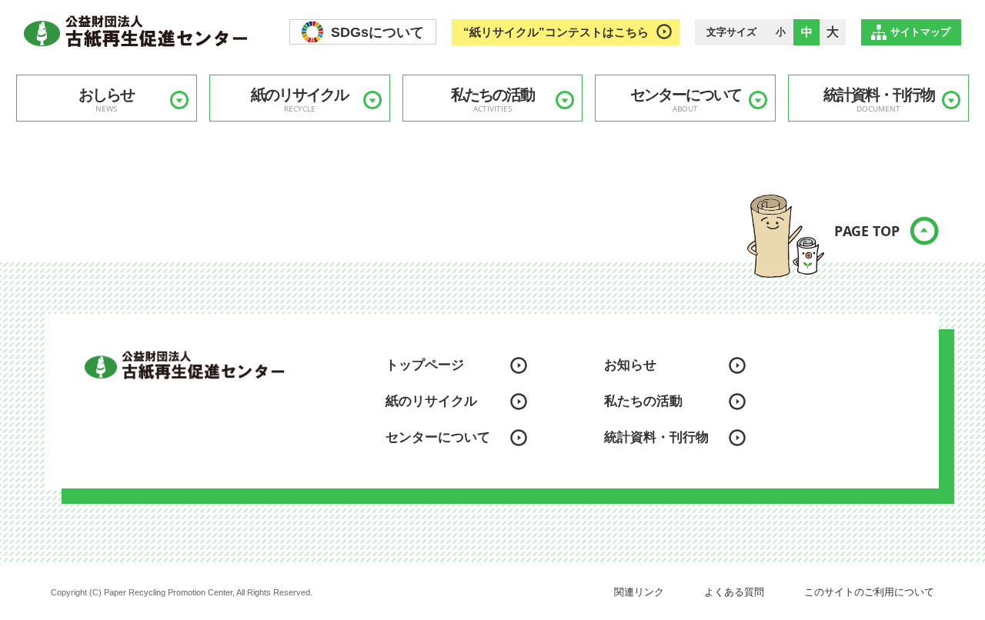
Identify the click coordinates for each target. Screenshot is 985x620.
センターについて (685, 100)
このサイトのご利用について (869, 592)
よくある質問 (734, 592)
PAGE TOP (867, 231)
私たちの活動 (492, 100)
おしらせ (106, 100)
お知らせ (630, 365)
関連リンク (639, 592)
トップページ (425, 365)
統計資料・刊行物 (878, 100)
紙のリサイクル (299, 100)
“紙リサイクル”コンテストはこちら (556, 31)
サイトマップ (920, 32)
